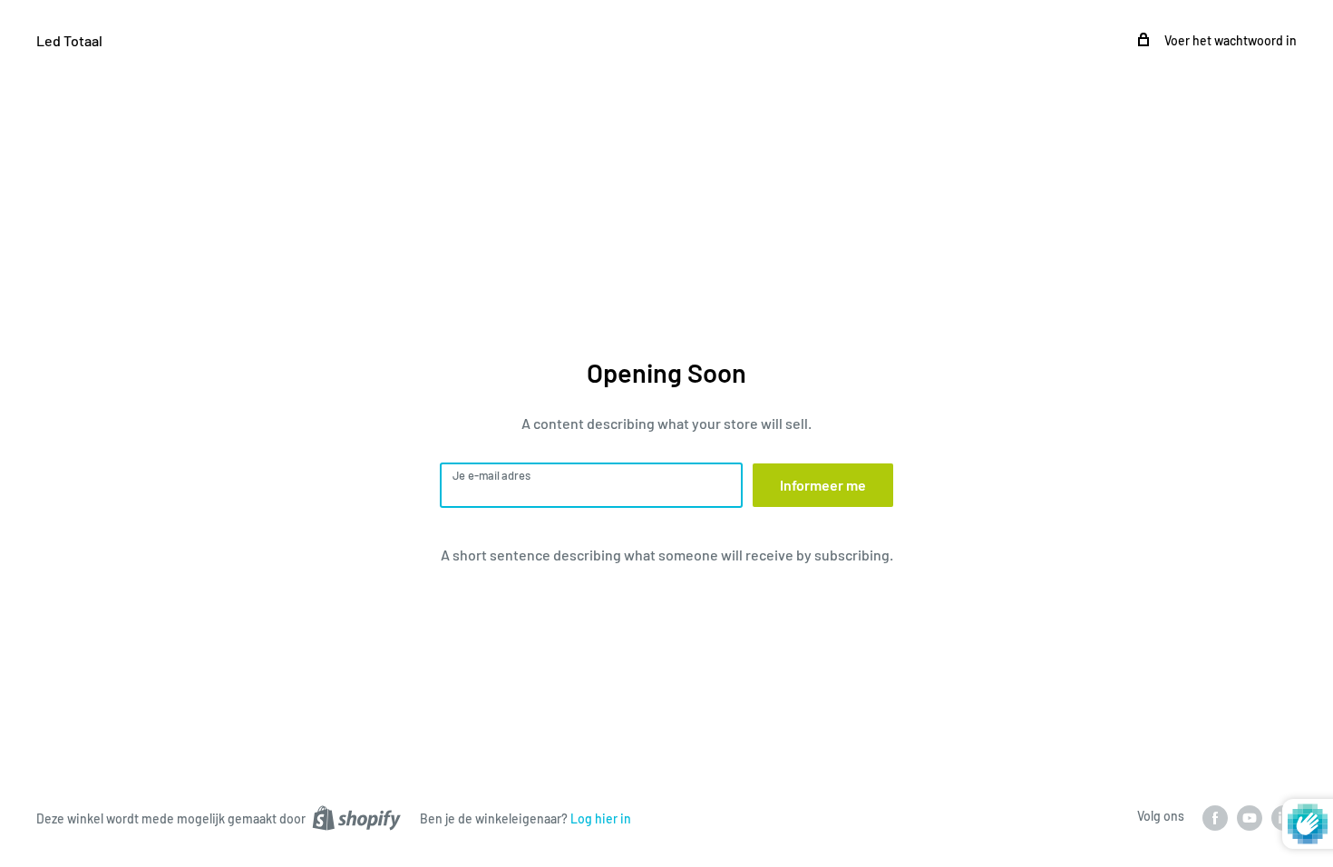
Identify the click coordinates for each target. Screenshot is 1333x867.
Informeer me (823, 484)
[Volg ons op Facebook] (1215, 817)
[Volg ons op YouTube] (1249, 817)
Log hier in (600, 818)
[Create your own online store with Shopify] (356, 817)
